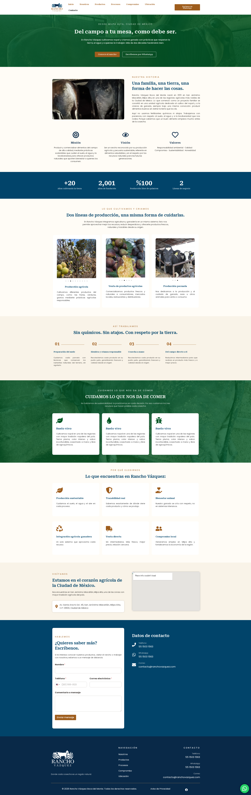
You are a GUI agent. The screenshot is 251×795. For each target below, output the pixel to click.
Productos (100, 4)
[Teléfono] (134, 645)
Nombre (60, 664)
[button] (119, 280)
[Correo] (134, 665)
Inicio (71, 4)
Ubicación (150, 4)
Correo (142, 663)
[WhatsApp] (134, 655)
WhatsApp (143, 653)
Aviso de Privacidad (160, 788)
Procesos (115, 4)
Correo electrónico (101, 678)
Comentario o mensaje (68, 692)
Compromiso (132, 4)
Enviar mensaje (65, 717)
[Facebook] (186, 789)
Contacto (73, 10)
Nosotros (84, 4)
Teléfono (60, 678)
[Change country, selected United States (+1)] (58, 684)
